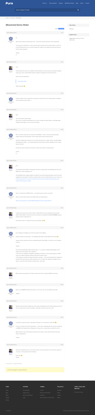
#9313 (62, 93)
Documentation (53, 3)
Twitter (58, 392)
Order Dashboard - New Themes (47, 397)
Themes (44, 3)
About (81, 3)
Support (61, 3)
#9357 (62, 207)
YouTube (59, 395)
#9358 (62, 227)
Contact (87, 3)
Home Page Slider (22, 81)
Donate (7, 400)
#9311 (62, 32)
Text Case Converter (78, 392)
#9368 (62, 344)
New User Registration (28, 395)
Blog (77, 3)
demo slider (61, 28)
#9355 (62, 160)
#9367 (62, 317)
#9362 (62, 284)
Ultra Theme (12, 18)
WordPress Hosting (69, 3)
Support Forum (26, 392)
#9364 (62, 301)
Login (24, 397)
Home (7, 390)
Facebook (59, 390)
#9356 (62, 188)
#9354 (62, 129)
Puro (10, 410)
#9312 (62, 62)
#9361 (62, 268)
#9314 (62, 109)
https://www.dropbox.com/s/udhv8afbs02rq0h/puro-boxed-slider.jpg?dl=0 (33, 200)
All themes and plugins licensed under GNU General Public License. (76, 410)
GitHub (58, 397)
